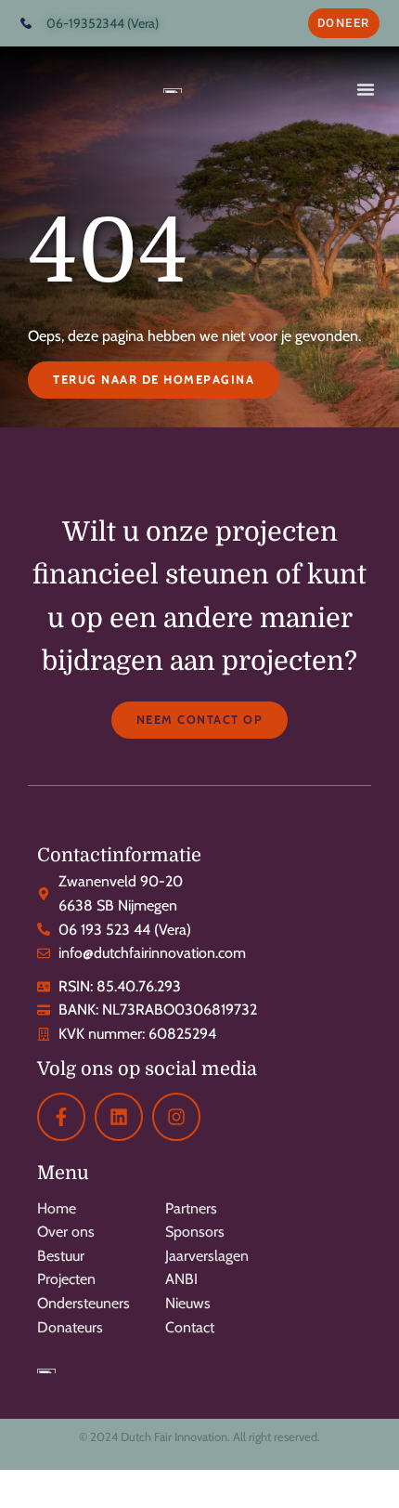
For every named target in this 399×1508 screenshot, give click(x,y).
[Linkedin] (119, 1117)
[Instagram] (176, 1117)
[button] (366, 89)
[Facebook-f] (61, 1117)
